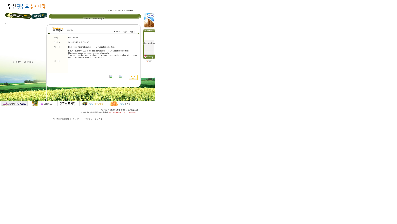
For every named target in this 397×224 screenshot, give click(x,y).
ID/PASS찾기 (130, 10)
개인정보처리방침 (61, 119)
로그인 (110, 10)
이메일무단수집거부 (93, 119)
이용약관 (77, 119)
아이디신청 (119, 10)
